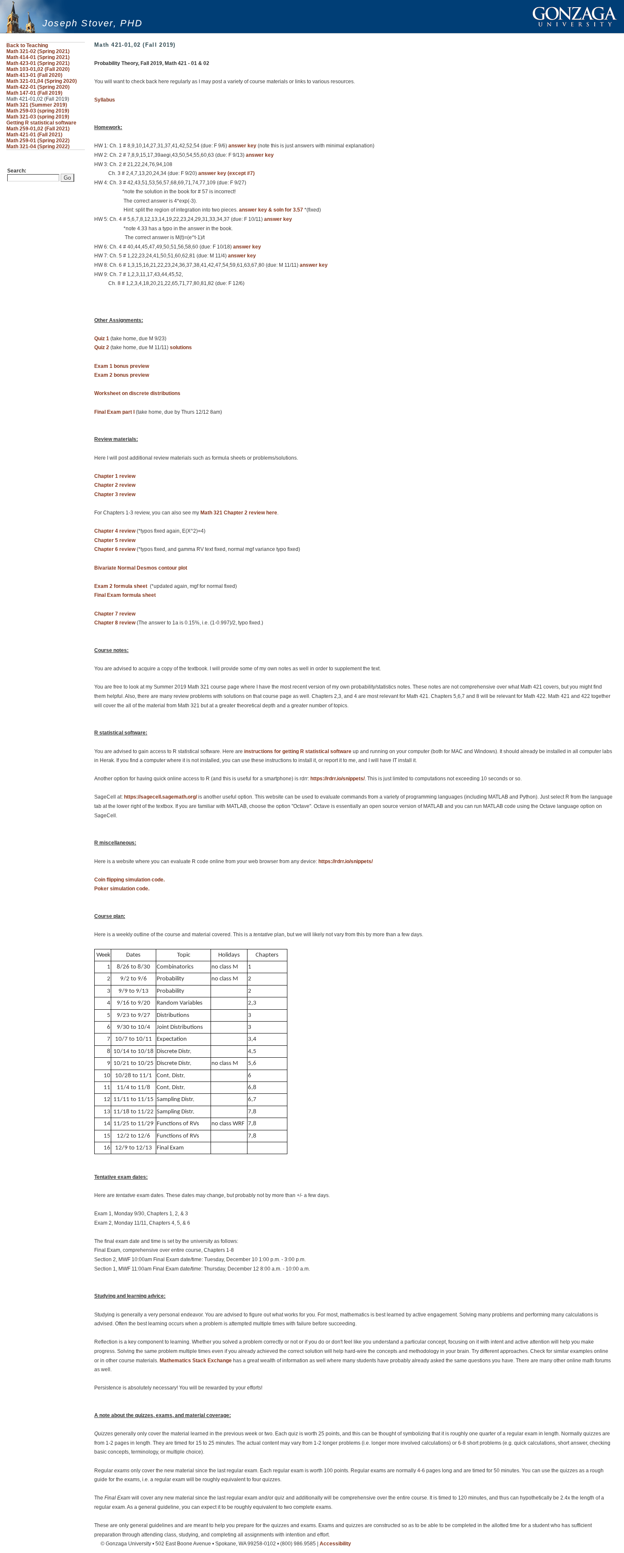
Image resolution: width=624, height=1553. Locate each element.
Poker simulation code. (121, 889)
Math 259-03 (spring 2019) (37, 111)
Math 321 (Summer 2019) (36, 105)
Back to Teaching (27, 45)
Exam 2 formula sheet (120, 586)
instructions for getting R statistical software (297, 751)
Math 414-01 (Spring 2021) (38, 57)
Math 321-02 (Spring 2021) (38, 51)
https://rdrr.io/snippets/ (337, 779)
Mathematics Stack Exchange (196, 1361)
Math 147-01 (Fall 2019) (34, 93)
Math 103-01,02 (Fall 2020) (38, 69)
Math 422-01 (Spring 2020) (38, 87)
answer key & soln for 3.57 (271, 210)
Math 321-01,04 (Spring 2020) (41, 81)
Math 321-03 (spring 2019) (37, 117)
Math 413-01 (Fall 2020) (34, 75)
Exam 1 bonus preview (121, 366)
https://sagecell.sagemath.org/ (160, 797)
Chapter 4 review (114, 531)
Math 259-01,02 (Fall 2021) (38, 129)
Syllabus (104, 100)
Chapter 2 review (114, 485)
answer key (242, 146)
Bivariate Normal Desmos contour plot (140, 568)
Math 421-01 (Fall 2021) (34, 135)
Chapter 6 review (114, 549)
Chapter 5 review (114, 540)
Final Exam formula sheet (125, 595)
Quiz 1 (101, 339)
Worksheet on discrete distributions (137, 393)
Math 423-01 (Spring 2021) (38, 63)
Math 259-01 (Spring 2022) (38, 141)
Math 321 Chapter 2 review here (238, 513)
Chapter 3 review (114, 494)
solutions (181, 347)
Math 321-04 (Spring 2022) (38, 147)
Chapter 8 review (114, 623)
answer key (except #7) (226, 173)
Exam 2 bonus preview (121, 375)
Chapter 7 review (114, 614)
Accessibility (335, 1544)
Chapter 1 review (114, 476)
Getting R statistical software (41, 123)
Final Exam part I (114, 412)
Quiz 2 (101, 347)
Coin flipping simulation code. (129, 880)
